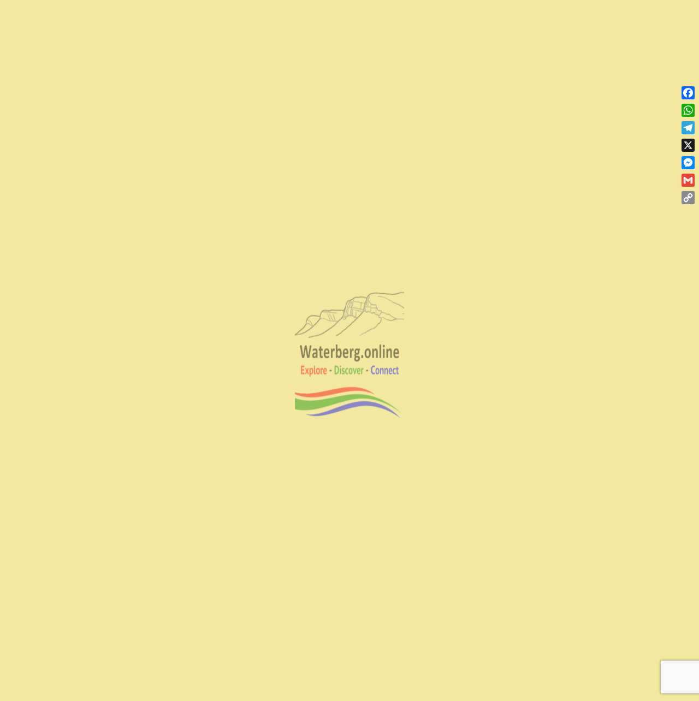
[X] (688, 145)
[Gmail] (688, 180)
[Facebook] (688, 93)
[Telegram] (688, 127)
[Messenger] (688, 162)
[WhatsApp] (688, 110)
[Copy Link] (688, 197)
